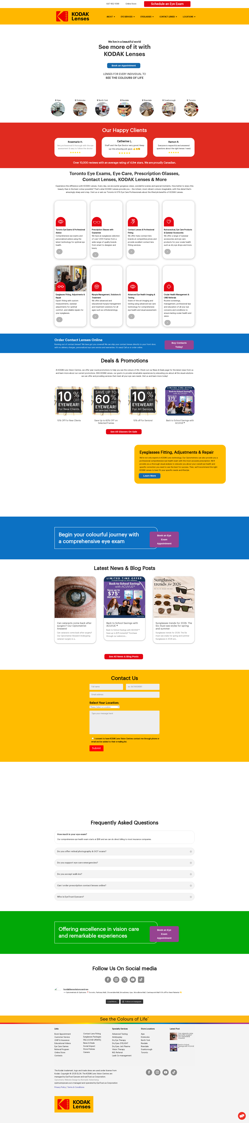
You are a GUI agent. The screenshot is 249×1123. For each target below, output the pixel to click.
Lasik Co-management (122, 1056)
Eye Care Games (61, 1046)
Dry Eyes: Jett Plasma (121, 1046)
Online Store (131, 4)
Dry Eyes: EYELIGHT (120, 1043)
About (110, 17)
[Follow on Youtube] (133, 980)
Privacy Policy (60, 1087)
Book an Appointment (124, 65)
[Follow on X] (124, 980)
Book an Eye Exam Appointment (164, 539)
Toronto (144, 1053)
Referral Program (61, 1049)
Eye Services (127, 17)
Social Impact (89, 1046)
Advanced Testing (120, 1034)
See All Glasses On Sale (123, 431)
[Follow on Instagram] (116, 980)
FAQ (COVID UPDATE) (92, 1040)
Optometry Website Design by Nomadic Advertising (76, 1080)
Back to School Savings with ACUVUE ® (186, 1046)
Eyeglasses (146, 17)
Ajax (143, 1034)
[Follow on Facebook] (108, 980)
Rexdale (144, 1043)
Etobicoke (145, 1037)
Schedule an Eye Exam (167, 3)
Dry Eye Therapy (119, 1040)
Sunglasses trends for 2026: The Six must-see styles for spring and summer (174, 626)
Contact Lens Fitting (92, 1034)
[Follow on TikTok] (141, 980)
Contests (58, 1056)
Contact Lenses (167, 17)
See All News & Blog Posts (124, 656)
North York (145, 1040)
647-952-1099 (112, 4)
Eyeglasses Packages (92, 1037)
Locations (188, 17)
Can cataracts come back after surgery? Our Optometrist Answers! (74, 626)
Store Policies (89, 1049)
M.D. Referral (117, 1053)
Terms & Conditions (75, 1087)
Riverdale (145, 1046)
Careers (86, 1052)
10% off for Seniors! (143, 421)
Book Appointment (62, 1034)
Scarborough (146, 1049)
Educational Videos (62, 1043)
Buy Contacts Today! (179, 345)
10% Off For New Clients (69, 421)
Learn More (149, 475)
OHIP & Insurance (61, 1040)
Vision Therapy (118, 1049)
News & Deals (89, 1043)
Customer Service (62, 1037)
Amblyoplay (117, 1037)
